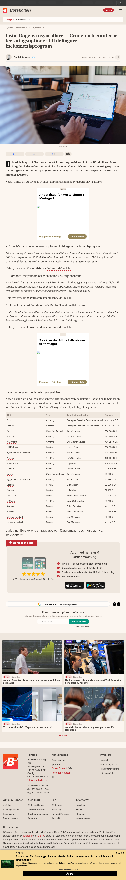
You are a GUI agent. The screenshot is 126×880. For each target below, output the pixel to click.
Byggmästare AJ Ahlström (19, 452)
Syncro (10, 431)
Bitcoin (79, 809)
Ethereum (80, 813)
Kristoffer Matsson (61, 772)
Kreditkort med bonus (37, 813)
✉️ (33, 57)
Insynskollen (112, 399)
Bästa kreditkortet (35, 805)
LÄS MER (70, 873)
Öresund (10, 425)
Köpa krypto (81, 805)
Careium (10, 484)
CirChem (11, 500)
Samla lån (56, 818)
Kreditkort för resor (36, 809)
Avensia (10, 506)
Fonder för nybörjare (109, 768)
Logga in (108, 10)
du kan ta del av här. (59, 268)
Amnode (10, 436)
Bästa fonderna (10, 818)
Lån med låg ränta (60, 813)
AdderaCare (12, 463)
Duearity (10, 468)
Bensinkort (32, 818)
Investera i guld (83, 818)
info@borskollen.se (37, 780)
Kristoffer (28, 835)
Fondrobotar (8, 813)
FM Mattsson (13, 447)
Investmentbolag (11, 809)
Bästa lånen (57, 805)
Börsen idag (105, 760)
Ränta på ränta (107, 773)
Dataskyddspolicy (82, 626)
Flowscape (11, 495)
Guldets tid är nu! (18, 19)
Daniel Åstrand (22, 57)
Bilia (9, 420)
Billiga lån (56, 809)
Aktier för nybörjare (109, 764)
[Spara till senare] (117, 57)
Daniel (41, 835)
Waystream (12, 441)
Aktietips (7, 805)
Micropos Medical (15, 516)
